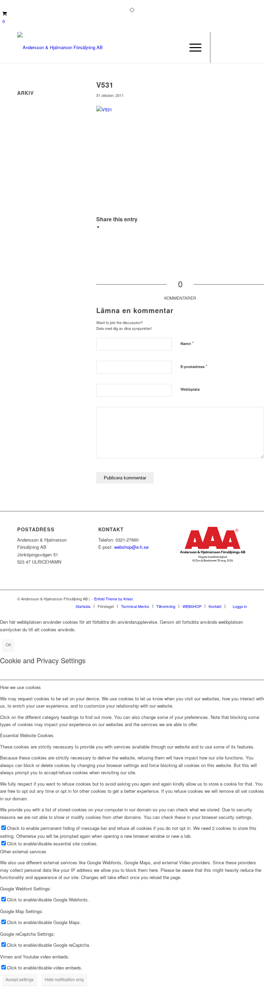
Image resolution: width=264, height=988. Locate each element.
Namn (187, 343)
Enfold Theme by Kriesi (113, 598)
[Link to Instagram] (231, 47)
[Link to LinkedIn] (241, 47)
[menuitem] (192, 47)
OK (8, 644)
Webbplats (190, 389)
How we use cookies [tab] (20, 687)
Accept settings (20, 979)
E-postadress (193, 366)
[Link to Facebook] (221, 47)
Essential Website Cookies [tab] (27, 735)
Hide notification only (64, 979)
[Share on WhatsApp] (105, 227)
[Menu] (192, 47)
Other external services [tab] (23, 851)
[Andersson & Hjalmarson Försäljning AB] (60, 47)
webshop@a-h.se (131, 547)
